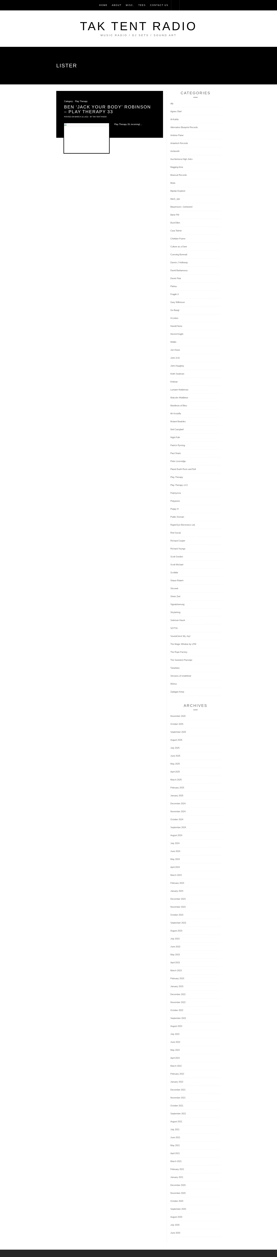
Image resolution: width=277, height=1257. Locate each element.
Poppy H (174, 509)
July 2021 (174, 1129)
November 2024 (178, 811)
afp (171, 103)
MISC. (130, 5)
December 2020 (178, 1185)
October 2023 (176, 915)
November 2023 (178, 907)
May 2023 (175, 954)
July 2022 (174, 1034)
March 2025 (176, 779)
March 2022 (176, 1066)
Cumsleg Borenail (178, 254)
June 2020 (175, 1233)
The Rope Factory (178, 652)
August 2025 (176, 740)
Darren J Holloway (179, 262)
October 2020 (176, 1201)
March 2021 (176, 1161)
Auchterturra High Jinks (181, 159)
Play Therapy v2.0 (179, 485)
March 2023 (176, 970)
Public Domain (177, 517)
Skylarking (175, 612)
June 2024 (175, 851)
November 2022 (178, 1002)
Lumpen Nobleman (179, 389)
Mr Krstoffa (175, 413)
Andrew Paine (177, 135)
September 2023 (178, 923)
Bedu (172, 183)
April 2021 (175, 1153)
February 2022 (177, 1074)
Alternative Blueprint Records (184, 127)
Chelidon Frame (177, 238)
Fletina (173, 286)
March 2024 (176, 875)
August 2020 (176, 1217)
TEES (142, 5)
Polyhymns (175, 493)
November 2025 (178, 716)
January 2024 (176, 891)
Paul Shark (175, 453)
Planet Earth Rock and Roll (183, 469)
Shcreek (174, 588)
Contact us (159, 5)
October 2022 (176, 1010)
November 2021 (178, 1097)
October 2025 (176, 724)
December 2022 (178, 994)
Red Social (175, 533)
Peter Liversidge (178, 461)
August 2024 (176, 835)
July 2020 (174, 1225)
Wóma (173, 684)
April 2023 (175, 962)
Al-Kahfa (174, 119)
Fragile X (174, 294)
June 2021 (175, 1137)
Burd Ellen (175, 222)
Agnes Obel (175, 111)
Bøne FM (174, 214)
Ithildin (173, 342)
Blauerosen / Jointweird (181, 207)
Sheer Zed (175, 596)
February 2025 (177, 787)
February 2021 (177, 1169)
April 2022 (175, 1058)
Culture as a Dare (178, 246)
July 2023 (174, 938)
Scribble (174, 572)
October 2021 (176, 1105)
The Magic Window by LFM (183, 644)
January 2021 (176, 1177)
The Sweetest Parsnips (181, 660)
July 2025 (174, 748)
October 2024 (176, 819)
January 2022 (176, 1082)
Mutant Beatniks (178, 421)
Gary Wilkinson (177, 302)
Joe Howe (175, 350)
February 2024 (177, 883)
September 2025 (178, 732)
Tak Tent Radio (138, 26)
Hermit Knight (176, 334)
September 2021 (178, 1113)
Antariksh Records (179, 143)
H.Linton (174, 318)
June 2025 (175, 756)
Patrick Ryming (177, 445)
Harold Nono (176, 326)
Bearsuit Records (178, 175)
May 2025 (175, 763)
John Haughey (177, 366)
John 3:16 (175, 358)
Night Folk (175, 437)
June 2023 (175, 946)
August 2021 (176, 1121)
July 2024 (174, 843)
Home (103, 5)
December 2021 (178, 1089)
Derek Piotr (175, 278)
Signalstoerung (177, 604)
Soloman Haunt (177, 620)
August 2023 (176, 930)
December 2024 (178, 803)
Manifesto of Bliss (178, 405)
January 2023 (176, 986)
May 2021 (175, 1145)
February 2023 (177, 978)
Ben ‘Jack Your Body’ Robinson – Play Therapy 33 (107, 109)
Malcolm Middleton (179, 397)
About (116, 5)
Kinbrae (174, 381)
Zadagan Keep (177, 692)
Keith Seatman (177, 374)
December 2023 (178, 899)
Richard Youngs (177, 548)
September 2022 (178, 1018)
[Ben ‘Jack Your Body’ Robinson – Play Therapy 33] (86, 138)
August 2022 (176, 1026)
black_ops (175, 199)
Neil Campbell (177, 429)
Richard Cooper (177, 540)
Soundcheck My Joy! (180, 636)
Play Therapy (81, 101)
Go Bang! (174, 310)
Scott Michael (176, 564)
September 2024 (178, 827)
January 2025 (176, 795)
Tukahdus (175, 668)
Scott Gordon (176, 556)
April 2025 (175, 771)
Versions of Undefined (180, 676)
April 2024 (175, 867)
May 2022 (175, 1050)
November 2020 (178, 1193)
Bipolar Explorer (177, 191)
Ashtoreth (174, 151)
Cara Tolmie (176, 230)
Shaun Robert (176, 580)
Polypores (175, 501)
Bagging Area (176, 167)
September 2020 (178, 1209)
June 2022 (175, 1042)
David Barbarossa (178, 270)
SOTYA (174, 628)
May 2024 (175, 859)
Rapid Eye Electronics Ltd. (182, 525)
